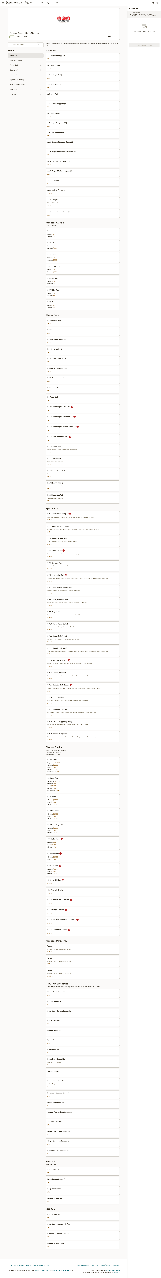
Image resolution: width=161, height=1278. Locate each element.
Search (40, 45)
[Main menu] (3, 3)
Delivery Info (24, 1265)
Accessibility (116, 1265)
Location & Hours (36, 1265)
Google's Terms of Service (60, 1270)
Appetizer (25, 55)
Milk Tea (25, 94)
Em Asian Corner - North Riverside (19, 2)
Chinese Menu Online (113, 1270)
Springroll (117, 1272)
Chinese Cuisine (25, 75)
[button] (83, 57)
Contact (47, 1265)
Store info (113, 37)
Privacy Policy (94, 1265)
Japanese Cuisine (25, 60)
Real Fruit (25, 89)
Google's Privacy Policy (42, 1270)
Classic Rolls (25, 65)
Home (10, 1265)
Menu (16, 1265)
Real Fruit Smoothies (25, 85)
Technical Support (83, 1265)
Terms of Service (105, 1265)
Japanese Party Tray (25, 80)
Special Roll (25, 70)
